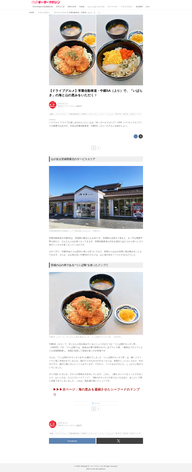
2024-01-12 (63, 104)
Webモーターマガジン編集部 (70, 106)
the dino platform (99, 469)
